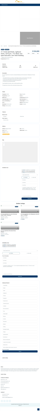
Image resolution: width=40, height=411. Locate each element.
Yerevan (8, 57)
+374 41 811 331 (5, 395)
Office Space (3, 389)
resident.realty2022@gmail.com (7, 397)
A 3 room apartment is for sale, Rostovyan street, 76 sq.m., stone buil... (9, 215)
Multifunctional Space (4, 387)
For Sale (2, 49)
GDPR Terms (29, 196)
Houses (2, 384)
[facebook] (2, 401)
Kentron (11, 57)
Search (20, 351)
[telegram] (7, 401)
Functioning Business (4, 382)
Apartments (7, 49)
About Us (20, 405)
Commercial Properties (4, 381)
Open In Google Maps (6, 134)
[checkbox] (2, 274)
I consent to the (27, 196)
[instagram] (10, 401)
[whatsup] (4, 401)
